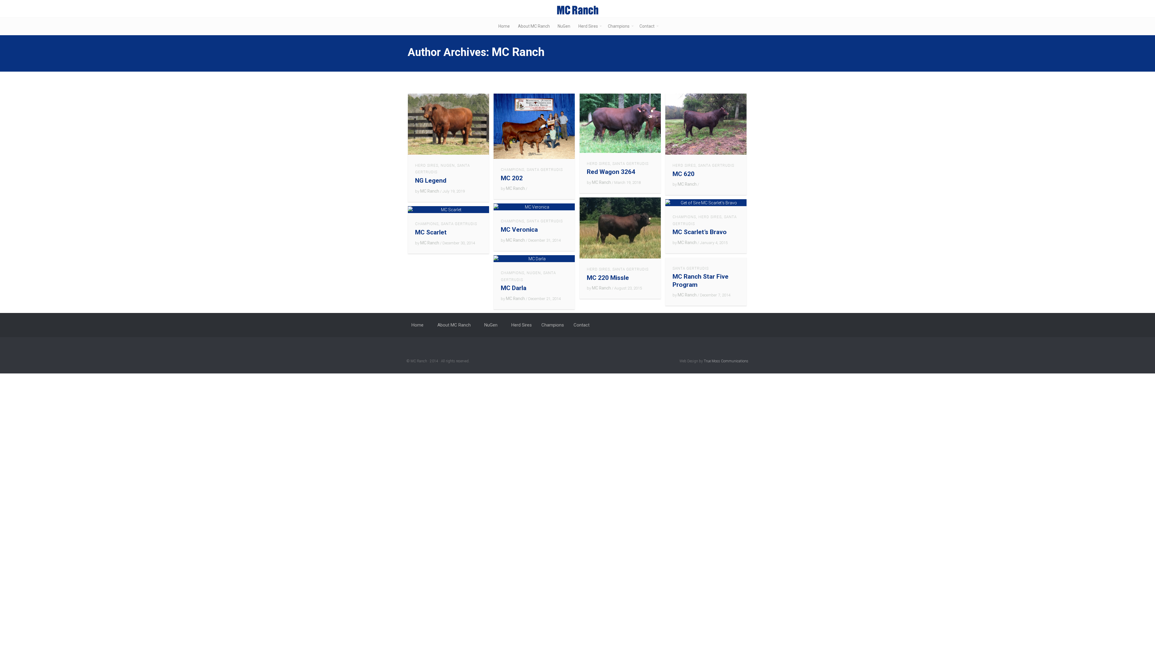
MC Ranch (518, 52)
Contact (646, 26)
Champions (619, 26)
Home (504, 26)
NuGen (564, 26)
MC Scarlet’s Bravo (700, 232)
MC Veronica (519, 229)
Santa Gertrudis (545, 170)
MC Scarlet (431, 232)
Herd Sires (588, 26)
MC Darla (513, 288)
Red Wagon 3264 (611, 171)
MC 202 (512, 178)
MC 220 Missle (608, 277)
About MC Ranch (534, 26)
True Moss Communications (726, 361)
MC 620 (684, 174)
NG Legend (430, 180)
